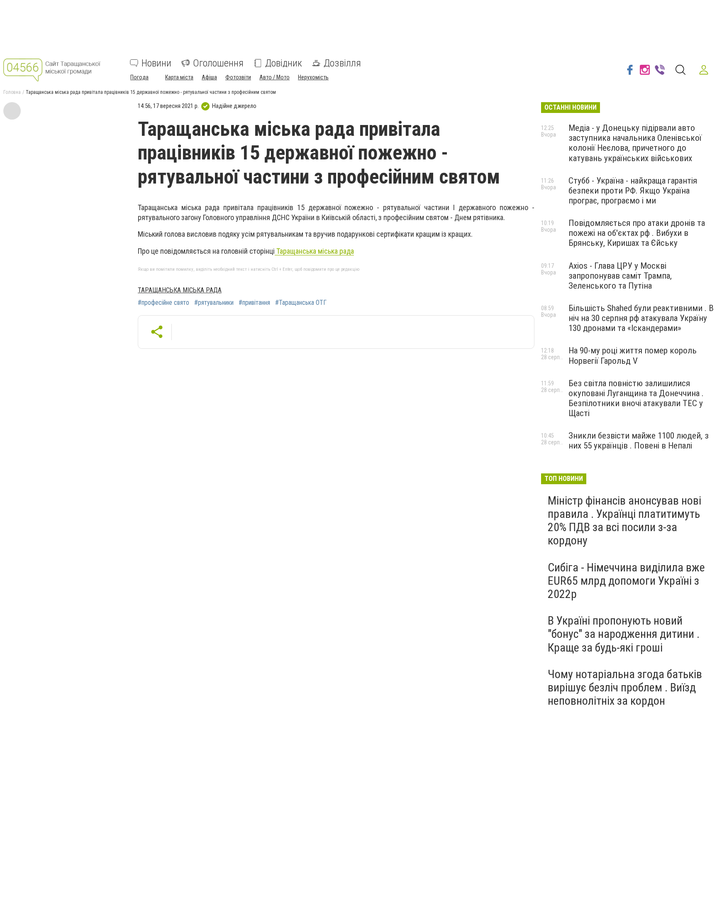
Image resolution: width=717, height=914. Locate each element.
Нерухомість (313, 77)
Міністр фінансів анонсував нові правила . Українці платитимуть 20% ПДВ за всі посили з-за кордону (624, 521)
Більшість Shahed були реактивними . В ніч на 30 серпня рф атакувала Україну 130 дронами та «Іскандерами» (641, 318)
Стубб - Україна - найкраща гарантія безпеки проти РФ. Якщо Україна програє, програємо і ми (632, 191)
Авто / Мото (274, 77)
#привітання (254, 302)
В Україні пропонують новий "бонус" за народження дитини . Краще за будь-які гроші (624, 634)
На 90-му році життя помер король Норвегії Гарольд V (632, 355)
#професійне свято (163, 302)
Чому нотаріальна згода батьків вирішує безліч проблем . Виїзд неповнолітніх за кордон (625, 687)
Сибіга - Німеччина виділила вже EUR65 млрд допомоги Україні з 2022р (626, 581)
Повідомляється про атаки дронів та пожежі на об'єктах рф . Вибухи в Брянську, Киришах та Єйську (636, 233)
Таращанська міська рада (314, 251)
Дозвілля (342, 63)
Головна (12, 92)
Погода (139, 77)
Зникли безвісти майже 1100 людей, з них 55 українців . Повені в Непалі (638, 441)
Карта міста (179, 77)
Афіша (209, 77)
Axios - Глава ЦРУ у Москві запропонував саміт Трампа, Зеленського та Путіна (620, 276)
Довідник (283, 63)
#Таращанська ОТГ (301, 302)
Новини (156, 63)
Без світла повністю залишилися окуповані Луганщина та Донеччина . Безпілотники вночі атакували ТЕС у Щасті (636, 398)
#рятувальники (214, 302)
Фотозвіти (238, 77)
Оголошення (218, 63)
